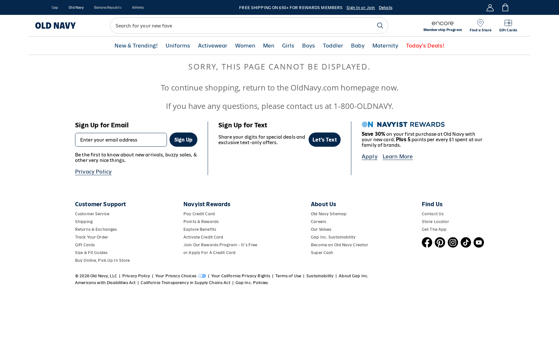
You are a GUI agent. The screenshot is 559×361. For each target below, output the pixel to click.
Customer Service (92, 231)
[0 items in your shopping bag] (504, 7)
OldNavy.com (314, 105)
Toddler (333, 64)
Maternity (385, 64)
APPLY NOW (412, 24)
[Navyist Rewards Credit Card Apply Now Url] (279, 24)
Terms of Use (288, 294)
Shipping (84, 239)
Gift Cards (85, 262)
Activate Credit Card (203, 255)
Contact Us (433, 231)
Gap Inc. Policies (252, 300)
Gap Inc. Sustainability (333, 255)
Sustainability (320, 294)
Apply (370, 174)
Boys (308, 64)
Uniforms (178, 64)
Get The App (434, 247)
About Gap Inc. (353, 294)
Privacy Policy (93, 189)
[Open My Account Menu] (490, 7)
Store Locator (435, 239)
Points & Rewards (201, 239)
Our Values (321, 247)
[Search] (380, 43)
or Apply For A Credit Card (209, 270)
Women (245, 64)
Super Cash (322, 270)
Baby (358, 64)
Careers (318, 239)
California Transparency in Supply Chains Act (185, 300)
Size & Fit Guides (91, 270)
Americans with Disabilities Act (105, 300)
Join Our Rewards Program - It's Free (220, 262)
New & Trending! (136, 64)
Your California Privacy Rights (240, 294)
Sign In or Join (360, 7)
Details (385, 7)
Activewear (212, 64)
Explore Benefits (199, 247)
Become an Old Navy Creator (339, 262)
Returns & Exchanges (96, 247)
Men (268, 64)
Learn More (398, 174)
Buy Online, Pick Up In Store (102, 278)
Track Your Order (91, 255)
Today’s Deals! (425, 64)
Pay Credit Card (199, 231)
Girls (288, 64)
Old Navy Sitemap (328, 231)
